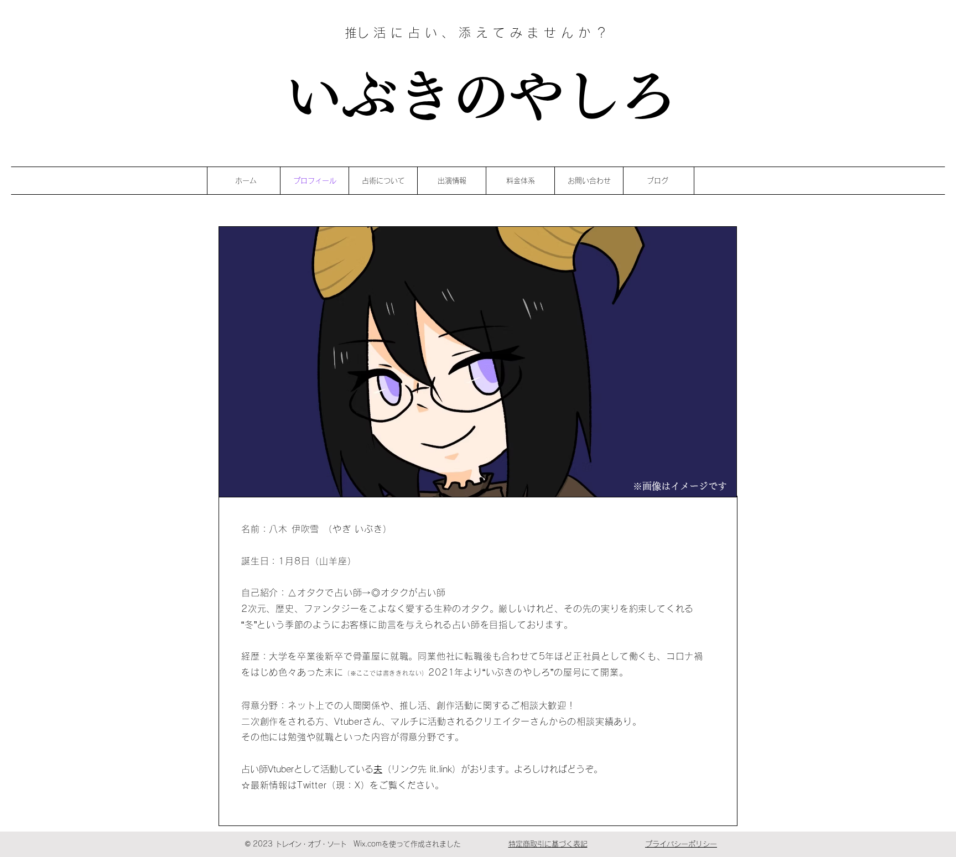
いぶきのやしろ (479, 95)
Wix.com (368, 844)
